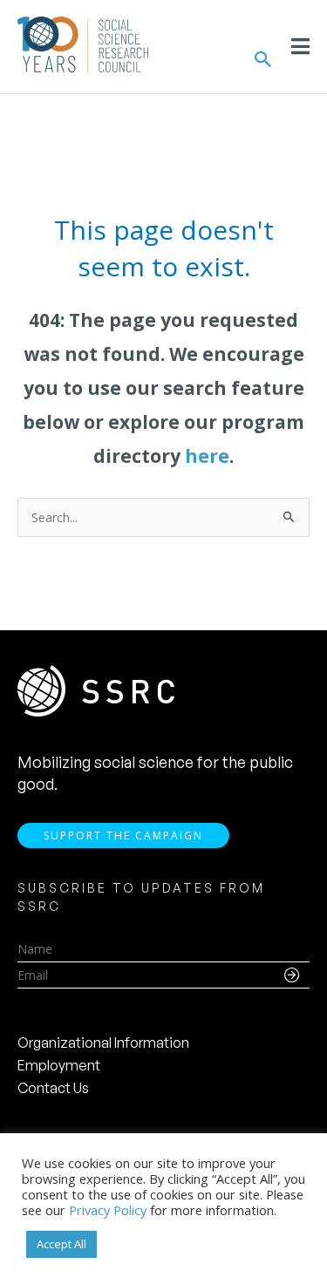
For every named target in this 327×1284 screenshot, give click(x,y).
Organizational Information (103, 1042)
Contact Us (53, 1088)
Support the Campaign (123, 835)
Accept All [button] (61, 1244)
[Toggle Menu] (300, 46)
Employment (58, 1065)
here (207, 456)
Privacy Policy (107, 1210)
